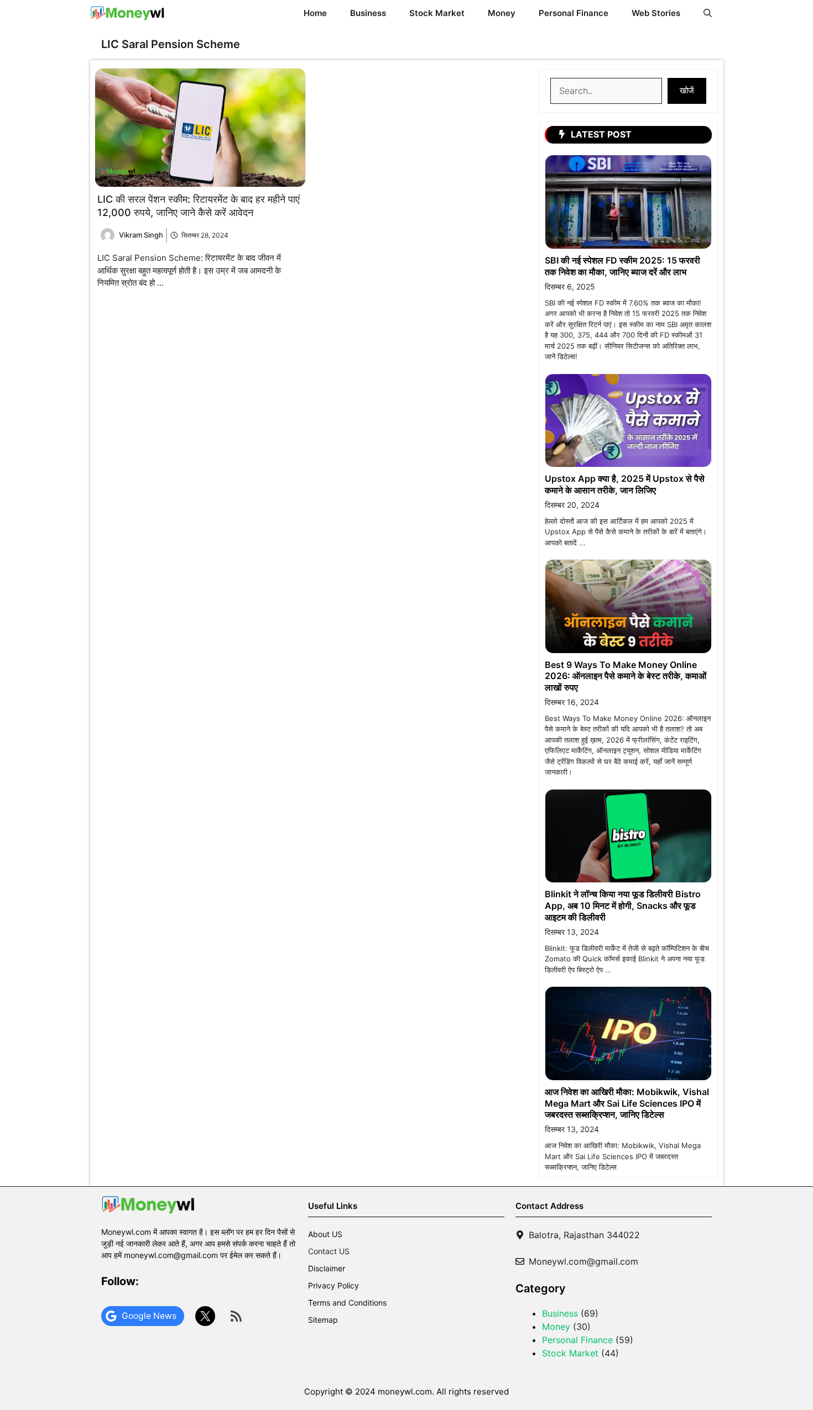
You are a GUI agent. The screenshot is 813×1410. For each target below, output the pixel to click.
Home (315, 13)
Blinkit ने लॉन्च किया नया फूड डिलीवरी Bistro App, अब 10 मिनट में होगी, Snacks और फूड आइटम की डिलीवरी (623, 905)
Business (368, 13)
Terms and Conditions (347, 1302)
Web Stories (656, 13)
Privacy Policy (333, 1285)
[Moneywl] (127, 13)
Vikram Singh (141, 234)
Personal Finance (573, 13)
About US (325, 1234)
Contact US (329, 1251)
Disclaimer (326, 1268)
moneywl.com (405, 1391)
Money (501, 13)
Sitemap (323, 1319)
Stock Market (437, 13)
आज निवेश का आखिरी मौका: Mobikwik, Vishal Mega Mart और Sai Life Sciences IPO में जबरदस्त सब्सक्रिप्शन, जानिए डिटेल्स (627, 1103)
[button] (707, 13)
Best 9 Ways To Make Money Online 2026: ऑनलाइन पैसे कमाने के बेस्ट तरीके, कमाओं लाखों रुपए (625, 676)
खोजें (687, 90)
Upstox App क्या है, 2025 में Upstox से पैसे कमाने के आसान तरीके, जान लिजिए (625, 484)
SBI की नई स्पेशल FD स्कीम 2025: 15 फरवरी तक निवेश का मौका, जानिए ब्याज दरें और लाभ (622, 266)
